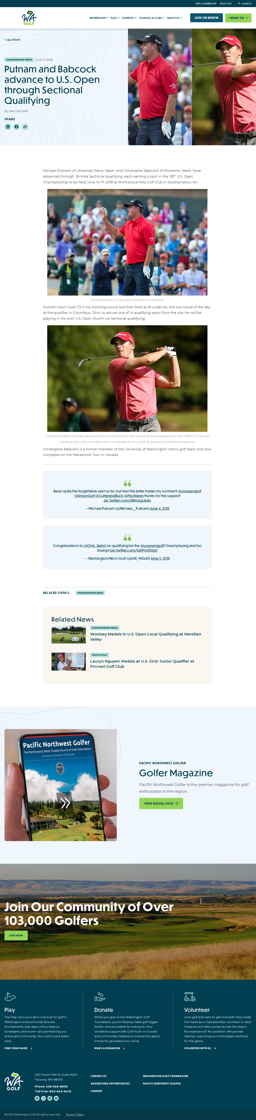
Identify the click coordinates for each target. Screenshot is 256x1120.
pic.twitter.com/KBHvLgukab (127, 500)
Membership (97, 18)
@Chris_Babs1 (95, 545)
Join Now (16, 935)
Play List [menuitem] (226, 3)
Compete (128, 18)
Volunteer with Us (197, 1048)
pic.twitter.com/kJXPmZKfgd (133, 550)
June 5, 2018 (160, 558)
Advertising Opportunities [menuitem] (110, 1083)
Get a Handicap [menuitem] (206, 3)
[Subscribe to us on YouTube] (56, 1098)
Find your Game (16, 1048)
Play (114, 18)
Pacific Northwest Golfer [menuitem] (162, 1083)
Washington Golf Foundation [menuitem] (165, 1076)
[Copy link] (25, 126)
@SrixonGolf (84, 495)
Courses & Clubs (151, 18)
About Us (173, 18)
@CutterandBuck (109, 495)
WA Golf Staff (18, 111)
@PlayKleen (134, 495)
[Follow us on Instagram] (43, 1098)
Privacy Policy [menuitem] (75, 1114)
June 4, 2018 (159, 508)
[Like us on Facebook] (37, 1098)
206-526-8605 (57, 1086)
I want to (237, 18)
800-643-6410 (60, 1091)
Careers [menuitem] (96, 1091)
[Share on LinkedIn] (7, 126)
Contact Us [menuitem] (99, 1076)
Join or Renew (207, 18)
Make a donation (107, 1048)
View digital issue (159, 803)
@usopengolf (189, 491)
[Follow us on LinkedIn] (49, 1098)
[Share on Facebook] (16, 126)
